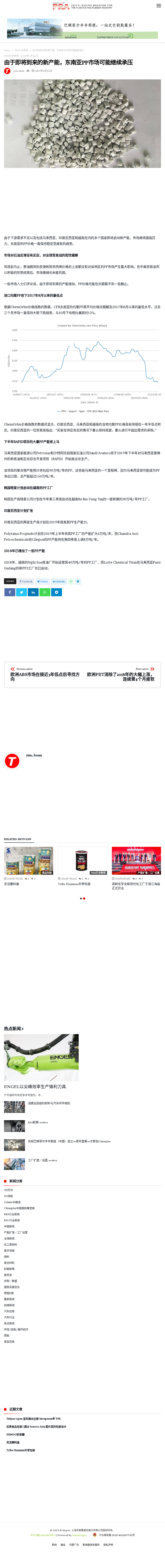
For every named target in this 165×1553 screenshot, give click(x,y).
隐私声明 (108, 1544)
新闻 (54, 1544)
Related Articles (17, 839)
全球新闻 (9, 1238)
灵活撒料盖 (11, 884)
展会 (63, 1544)
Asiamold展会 (12, 1202)
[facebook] (9, 592)
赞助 (6, 1335)
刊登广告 (74, 1544)
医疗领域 (9, 1250)
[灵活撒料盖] (28, 860)
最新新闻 (9, 1299)
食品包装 (47, 872)
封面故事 (9, 1268)
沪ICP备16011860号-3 (43, 1535)
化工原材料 (10, 1244)
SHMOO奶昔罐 (15, 1434)
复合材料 (9, 1262)
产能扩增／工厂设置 (149, 872)
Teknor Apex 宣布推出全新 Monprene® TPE (33, 1418)
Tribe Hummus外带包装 (74, 884)
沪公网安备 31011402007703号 (116, 1535)
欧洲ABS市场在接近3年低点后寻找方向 (45, 675)
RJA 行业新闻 (12, 1220)
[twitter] (21, 592)
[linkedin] (33, 592)
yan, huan (18, 70)
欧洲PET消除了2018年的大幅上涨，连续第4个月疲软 (121, 675)
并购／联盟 (10, 1280)
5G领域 (8, 1196)
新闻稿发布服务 (91, 1544)
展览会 (8, 1274)
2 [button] (84, 898)
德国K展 (9, 1293)
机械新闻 (9, 1305)
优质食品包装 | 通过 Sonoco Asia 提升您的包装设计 (36, 1426)
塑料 (6, 1256)
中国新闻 (9, 1226)
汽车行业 (9, 1317)
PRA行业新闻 (21, 50)
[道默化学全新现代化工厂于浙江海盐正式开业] (136, 860)
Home (7, 50)
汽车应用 (9, 1311)
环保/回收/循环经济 (16, 1329)
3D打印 (8, 1190)
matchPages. (80, 1535)
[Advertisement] (82, 201)
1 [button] (81, 898)
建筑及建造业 (12, 1287)
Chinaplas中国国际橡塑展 (19, 1208)
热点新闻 (9, 1323)
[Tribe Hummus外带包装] (82, 860)
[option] (28, 866)
